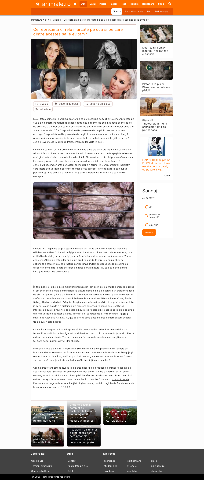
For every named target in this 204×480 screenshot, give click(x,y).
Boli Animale (161, 11)
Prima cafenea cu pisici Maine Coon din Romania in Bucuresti (47, 439)
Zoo (149, 11)
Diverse (117, 11)
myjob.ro (109, 471)
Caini (93, 3)
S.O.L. (71, 471)
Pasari (113, 3)
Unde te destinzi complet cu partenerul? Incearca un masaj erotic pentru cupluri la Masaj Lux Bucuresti (83, 412)
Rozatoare (148, 3)
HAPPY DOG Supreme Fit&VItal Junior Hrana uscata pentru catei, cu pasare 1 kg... (156, 164)
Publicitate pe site (78, 466)
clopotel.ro (157, 471)
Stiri (83, 3)
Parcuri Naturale (134, 11)
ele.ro (154, 460)
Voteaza (149, 232)
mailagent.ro (157, 466)
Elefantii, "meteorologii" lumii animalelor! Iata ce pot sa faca (155, 125)
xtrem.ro (132, 466)
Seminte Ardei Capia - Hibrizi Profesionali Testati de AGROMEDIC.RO (120, 415)
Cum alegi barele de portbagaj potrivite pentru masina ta (46, 417)
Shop (161, 3)
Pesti (124, 3)
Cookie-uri (37, 460)
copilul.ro (132, 471)
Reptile (135, 3)
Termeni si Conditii (41, 466)
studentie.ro (110, 466)
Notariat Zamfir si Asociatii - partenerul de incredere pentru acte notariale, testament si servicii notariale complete (83, 434)
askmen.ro (110, 460)
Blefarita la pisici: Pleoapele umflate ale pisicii (156, 87)
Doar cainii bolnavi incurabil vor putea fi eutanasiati (155, 51)
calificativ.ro (134, 460)
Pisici (102, 3)
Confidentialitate (40, 471)
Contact (72, 460)
